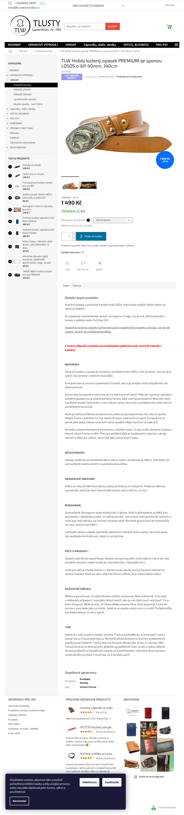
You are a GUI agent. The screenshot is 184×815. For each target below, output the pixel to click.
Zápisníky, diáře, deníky (23, 109)
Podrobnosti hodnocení (129, 77)
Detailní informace (71, 252)
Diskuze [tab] (77, 286)
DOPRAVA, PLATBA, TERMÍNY (23, 729)
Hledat (112, 26)
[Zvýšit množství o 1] (74, 234)
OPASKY (14, 80)
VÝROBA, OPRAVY (17, 715)
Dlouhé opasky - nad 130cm (28, 104)
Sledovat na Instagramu (151, 777)
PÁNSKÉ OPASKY (22, 89)
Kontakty (13, 720)
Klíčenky (14, 133)
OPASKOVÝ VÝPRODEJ (21, 75)
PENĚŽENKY (16, 123)
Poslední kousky (22, 85)
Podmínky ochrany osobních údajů (26, 710)
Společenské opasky (25, 99)
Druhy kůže (14, 733)
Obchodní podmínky (88, 6)
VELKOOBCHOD (18, 147)
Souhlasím (112, 782)
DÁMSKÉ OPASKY (23, 94)
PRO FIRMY (14, 724)
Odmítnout (89, 782)
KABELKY (14, 138)
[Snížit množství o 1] (74, 238)
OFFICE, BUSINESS (19, 114)
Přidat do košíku (93, 236)
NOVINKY (14, 70)
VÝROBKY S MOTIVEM (21, 128)
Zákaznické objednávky (22, 142)
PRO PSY (14, 118)
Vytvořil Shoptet (167, 807)
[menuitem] (14, 45)
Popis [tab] (66, 286)
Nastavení (19, 801)
